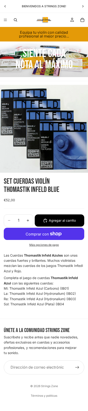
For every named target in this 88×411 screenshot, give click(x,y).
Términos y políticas (44, 395)
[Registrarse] (77, 367)
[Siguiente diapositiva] (83, 6)
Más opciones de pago (44, 245)
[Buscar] (15, 20)
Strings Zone (49, 386)
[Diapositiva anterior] (5, 6)
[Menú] (5, 20)
